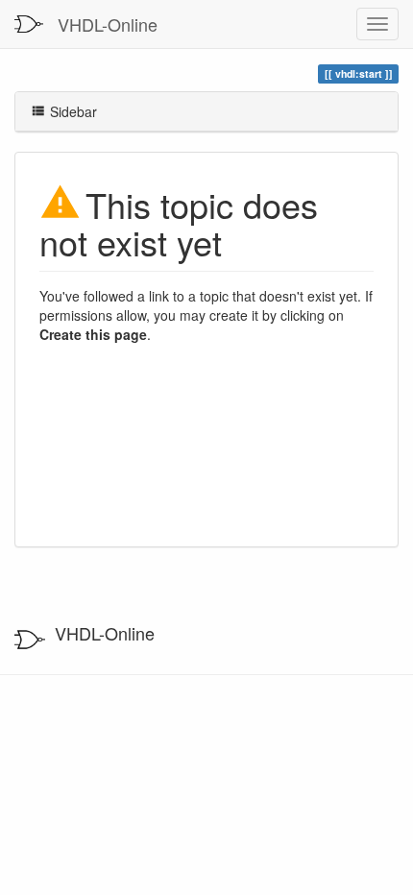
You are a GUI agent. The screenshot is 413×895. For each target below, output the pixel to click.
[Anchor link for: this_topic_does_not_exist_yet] (239, 241)
